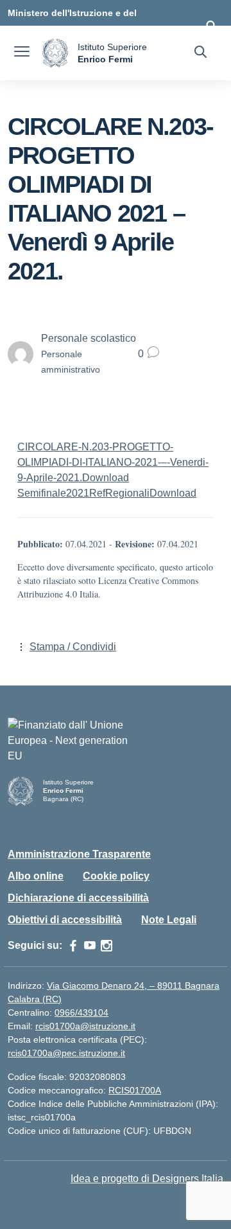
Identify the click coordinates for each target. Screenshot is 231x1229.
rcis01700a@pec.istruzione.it (66, 1053)
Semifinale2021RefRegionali (83, 493)
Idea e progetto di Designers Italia (147, 1178)
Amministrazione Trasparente (79, 854)
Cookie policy (116, 876)
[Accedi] (211, 26)
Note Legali (168, 919)
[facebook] (73, 945)
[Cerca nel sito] (200, 53)
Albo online (36, 876)
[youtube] (90, 945)
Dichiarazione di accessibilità (78, 897)
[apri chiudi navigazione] (22, 53)
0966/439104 (81, 1012)
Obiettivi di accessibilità (65, 919)
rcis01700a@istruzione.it (85, 1026)
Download (105, 477)
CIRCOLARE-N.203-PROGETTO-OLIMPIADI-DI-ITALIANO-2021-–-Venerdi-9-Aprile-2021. (113, 462)
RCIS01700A (134, 1090)
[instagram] (106, 945)
